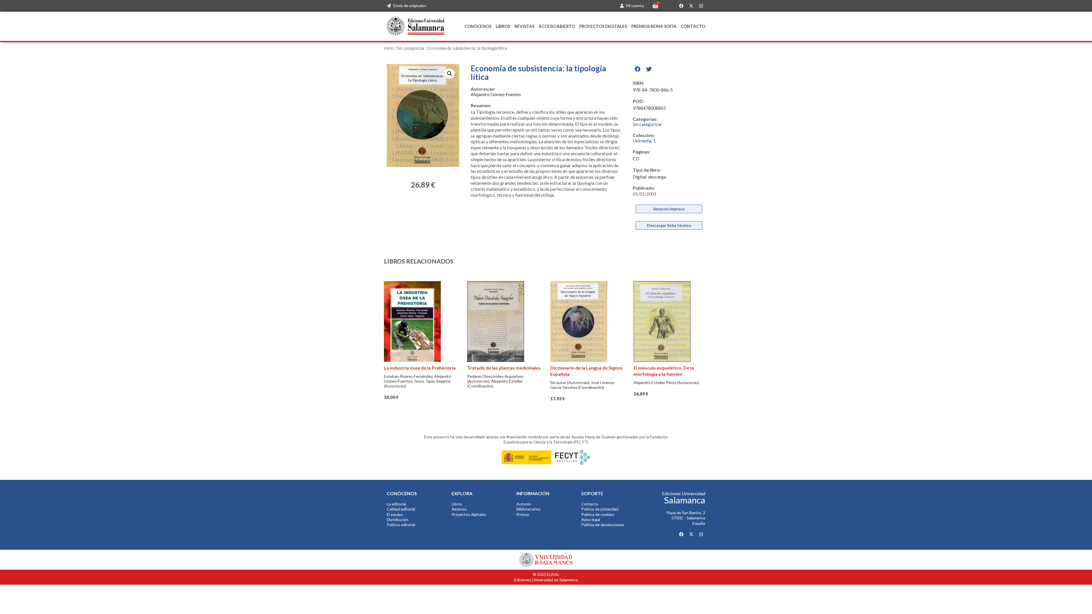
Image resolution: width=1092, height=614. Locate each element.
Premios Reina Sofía (654, 26)
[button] (449, 74)
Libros (503, 26)
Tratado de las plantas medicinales (504, 367)
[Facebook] (681, 6)
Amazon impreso (669, 208)
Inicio (389, 48)
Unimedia (642, 140)
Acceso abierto (557, 26)
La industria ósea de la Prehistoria (420, 367)
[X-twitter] (691, 6)
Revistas (524, 26)
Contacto (693, 26)
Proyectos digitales (603, 26)
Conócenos (477, 26)
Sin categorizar (411, 48)
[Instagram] (701, 6)
